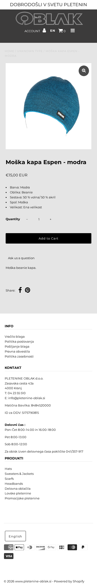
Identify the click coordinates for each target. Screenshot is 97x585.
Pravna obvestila (17, 351)
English (15, 536)
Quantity (13, 219)
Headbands (14, 483)
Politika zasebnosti (19, 356)
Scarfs (9, 478)
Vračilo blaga (15, 336)
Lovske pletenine (18, 493)
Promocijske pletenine (22, 498)
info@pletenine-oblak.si (26, 398)
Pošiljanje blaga (17, 346)
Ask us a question (21, 258)
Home (9, 51)
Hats (8, 469)
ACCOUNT (32, 31)
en (52, 30)
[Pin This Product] (27, 290)
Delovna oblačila (18, 488)
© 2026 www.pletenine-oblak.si (28, 581)
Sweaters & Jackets (19, 474)
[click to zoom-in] (84, 70)
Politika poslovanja (19, 341)
